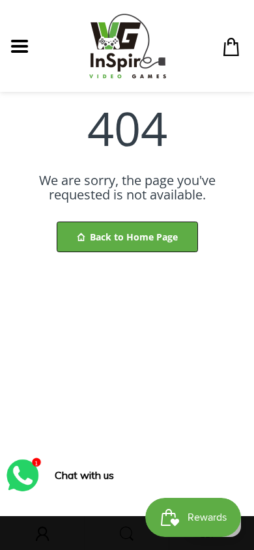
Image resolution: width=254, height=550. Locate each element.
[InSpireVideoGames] (127, 44)
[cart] (231, 46)
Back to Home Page (134, 237)
